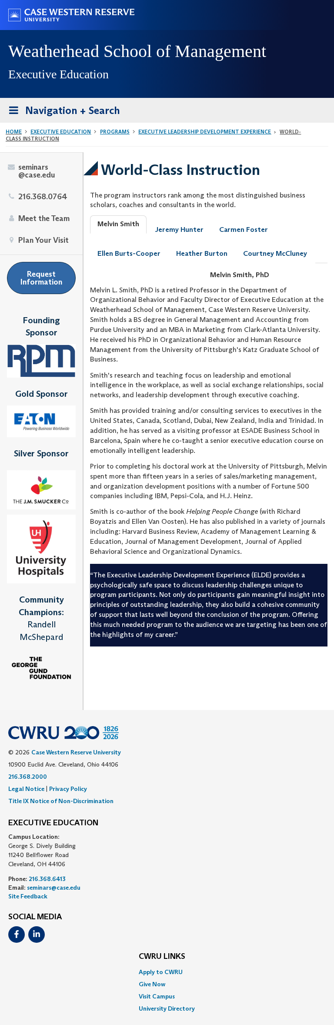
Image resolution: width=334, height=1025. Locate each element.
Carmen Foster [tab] (243, 229)
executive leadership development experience (204, 132)
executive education (60, 132)
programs (115, 132)
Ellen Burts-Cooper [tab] (128, 253)
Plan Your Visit (43, 240)
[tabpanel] (208, 458)
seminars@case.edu (36, 171)
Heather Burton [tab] (201, 253)
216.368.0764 (42, 196)
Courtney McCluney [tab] (275, 253)
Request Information (41, 278)
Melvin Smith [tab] (118, 224)
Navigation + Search (61, 113)
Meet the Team (44, 218)
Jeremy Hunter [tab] (179, 229)
